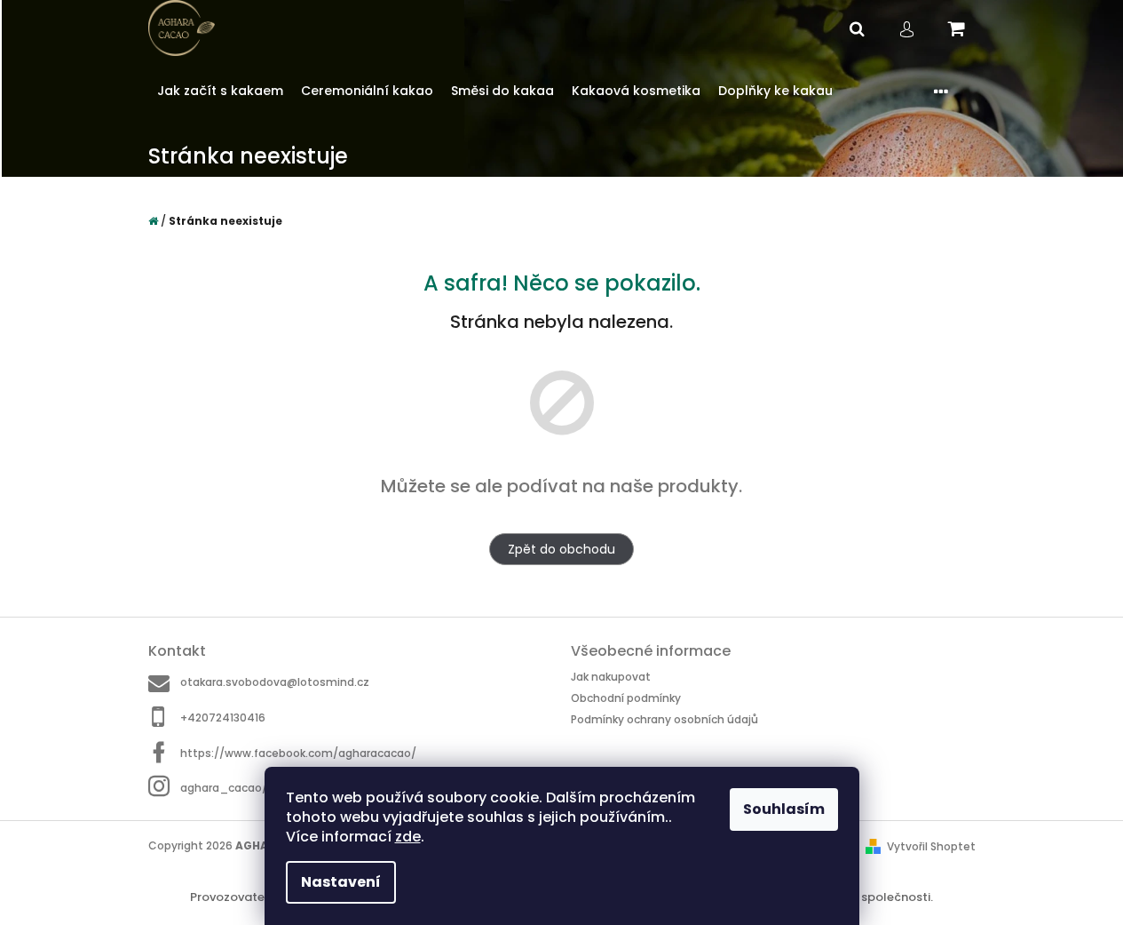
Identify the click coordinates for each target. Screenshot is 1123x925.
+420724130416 (222, 717)
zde (408, 836)
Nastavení (341, 882)
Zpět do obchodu (561, 549)
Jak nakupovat (611, 676)
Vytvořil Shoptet (931, 846)
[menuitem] (220, 91)
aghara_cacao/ (223, 787)
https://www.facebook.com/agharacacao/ (298, 753)
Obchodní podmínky (626, 698)
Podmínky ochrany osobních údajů (664, 719)
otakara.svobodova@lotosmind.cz (274, 682)
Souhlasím (784, 809)
